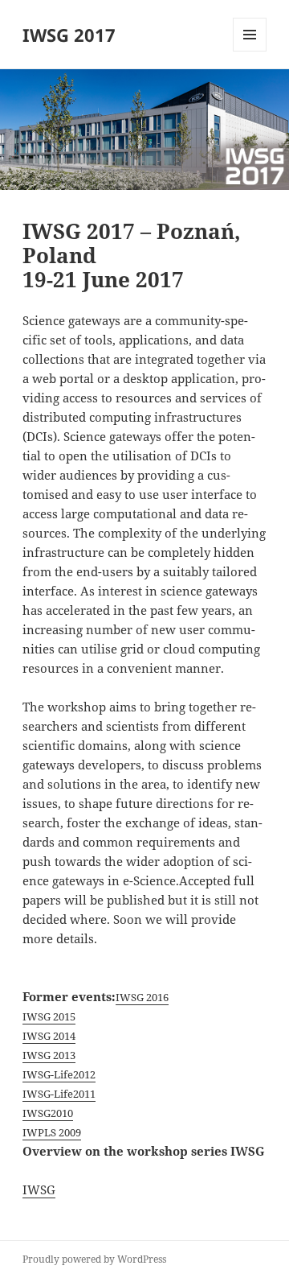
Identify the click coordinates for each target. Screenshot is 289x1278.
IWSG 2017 (69, 35)
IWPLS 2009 (51, 1132)
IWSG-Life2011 (59, 1093)
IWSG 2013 (48, 1055)
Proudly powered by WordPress (94, 1259)
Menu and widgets (250, 51)
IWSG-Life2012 (59, 1074)
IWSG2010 (47, 1113)
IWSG (38, 1189)
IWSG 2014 (48, 1036)
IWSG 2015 (48, 1016)
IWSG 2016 (142, 997)
